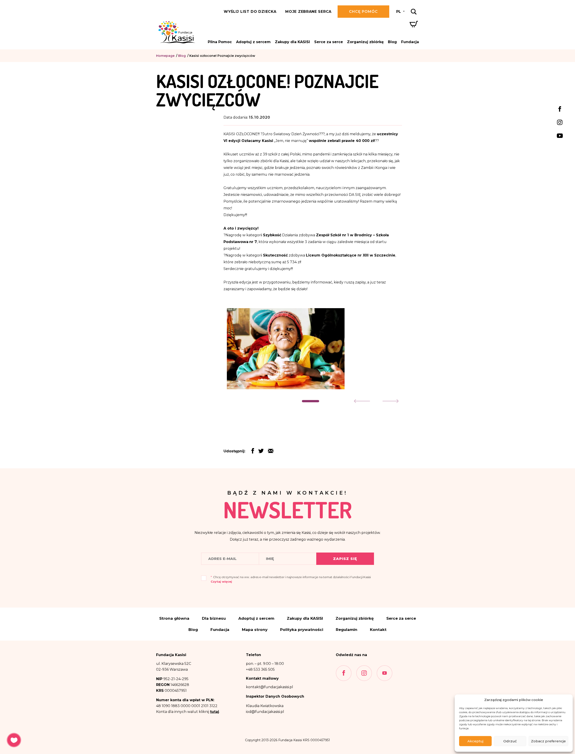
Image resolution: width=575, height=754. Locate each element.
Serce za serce (328, 42)
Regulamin (346, 630)
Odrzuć (510, 741)
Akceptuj (475, 741)
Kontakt (378, 630)
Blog (392, 42)
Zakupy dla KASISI (292, 42)
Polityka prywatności (301, 630)
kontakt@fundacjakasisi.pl (269, 687)
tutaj (214, 712)
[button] (310, 401)
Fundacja (410, 42)
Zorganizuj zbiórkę (365, 42)
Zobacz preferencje (548, 741)
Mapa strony (255, 630)
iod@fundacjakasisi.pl (265, 712)
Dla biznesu (214, 618)
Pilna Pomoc (220, 42)
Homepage (165, 56)
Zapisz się (345, 559)
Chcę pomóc (363, 11)
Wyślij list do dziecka (250, 11)
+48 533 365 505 (260, 669)
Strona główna (174, 618)
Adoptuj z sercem (253, 42)
